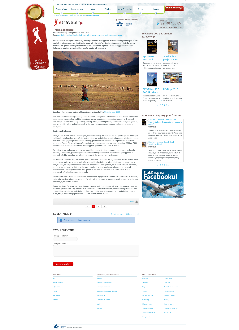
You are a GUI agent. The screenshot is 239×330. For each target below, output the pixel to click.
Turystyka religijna (148, 308)
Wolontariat (167, 312)
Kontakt (156, 9)
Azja (79, 15)
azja (58, 35)
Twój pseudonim (61, 236)
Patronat (144, 291)
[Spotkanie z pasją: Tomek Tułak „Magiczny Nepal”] (173, 47)
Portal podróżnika (36, 37)
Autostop (145, 278)
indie (63, 35)
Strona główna (61, 9)
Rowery (166, 300)
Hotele (55, 291)
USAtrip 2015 (170, 89)
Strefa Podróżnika (124, 9)
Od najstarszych (132, 214)
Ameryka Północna (103, 287)
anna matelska (106, 35)
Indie (84, 15)
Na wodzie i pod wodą (171, 287)
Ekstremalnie (168, 278)
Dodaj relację (173, 7)
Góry (143, 287)
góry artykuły (117, 35)
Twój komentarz (61, 243)
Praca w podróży (147, 295)
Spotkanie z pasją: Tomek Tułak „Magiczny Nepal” (161, 143)
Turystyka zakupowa (171, 308)
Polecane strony (169, 291)
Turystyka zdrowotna (149, 312)
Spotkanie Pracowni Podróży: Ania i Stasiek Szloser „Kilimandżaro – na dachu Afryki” (165, 122)
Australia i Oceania (103, 300)
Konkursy (167, 282)
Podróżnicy (145, 300)
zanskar (69, 35)
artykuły (93, 35)
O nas (140, 9)
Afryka (99, 278)
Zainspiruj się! (146, 317)
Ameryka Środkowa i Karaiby (107, 291)
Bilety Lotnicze (77, 9)
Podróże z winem (169, 295)
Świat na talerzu (169, 304)
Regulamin (56, 295)
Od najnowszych (117, 214)
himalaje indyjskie (79, 35)
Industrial (145, 282)
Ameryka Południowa (104, 282)
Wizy (93, 9)
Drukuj (131, 202)
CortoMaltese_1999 (112, 112)
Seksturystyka (146, 304)
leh (88, 35)
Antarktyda (101, 295)
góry (98, 35)
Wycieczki (109, 9)
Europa (99, 308)
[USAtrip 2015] (172, 80)
